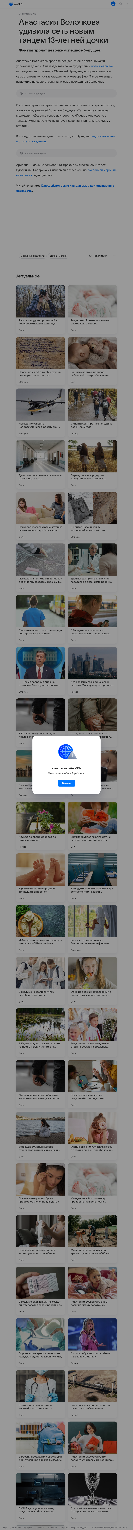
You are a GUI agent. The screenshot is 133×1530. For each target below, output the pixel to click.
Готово (66, 783)
